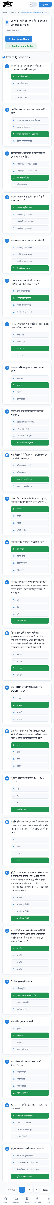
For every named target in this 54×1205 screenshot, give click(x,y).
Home (4, 12)
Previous (10, 1189)
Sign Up (45, 4)
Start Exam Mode (20, 39)
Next (45, 1189)
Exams (13, 12)
